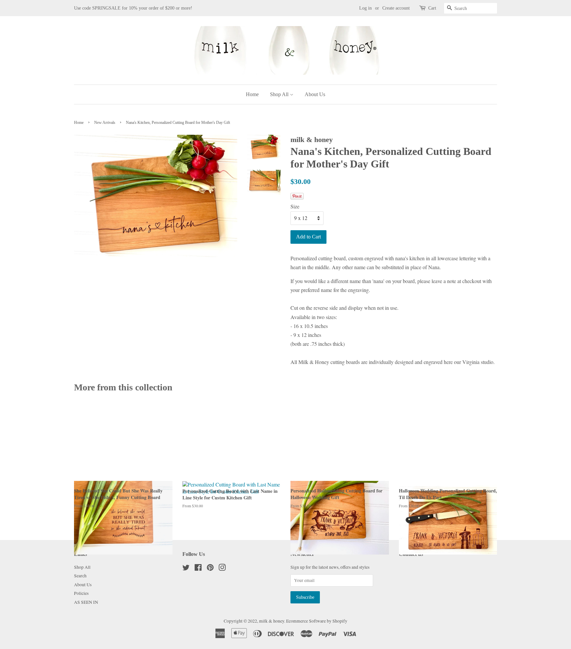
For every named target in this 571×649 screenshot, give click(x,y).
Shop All (280, 94)
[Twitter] (186, 569)
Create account (396, 8)
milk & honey (271, 621)
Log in (365, 8)
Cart (432, 8)
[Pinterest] (210, 569)
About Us (315, 94)
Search (80, 576)
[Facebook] (198, 569)
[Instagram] (222, 569)
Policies (81, 593)
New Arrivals (104, 122)
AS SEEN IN (86, 602)
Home (252, 94)
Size (294, 206)
